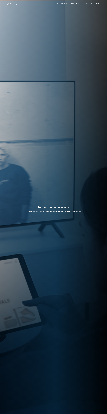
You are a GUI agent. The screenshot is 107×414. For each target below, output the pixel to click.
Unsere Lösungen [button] (62, 3)
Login (85, 3)
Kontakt (98, 3)
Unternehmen (76, 3)
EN (91, 3)
